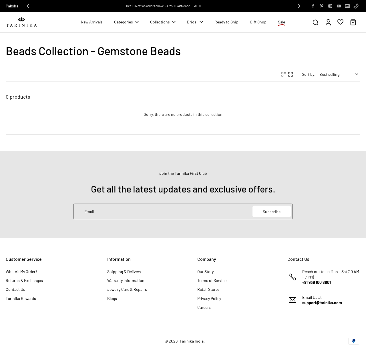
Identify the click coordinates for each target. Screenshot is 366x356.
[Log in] (328, 22)
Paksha (12, 5)
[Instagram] (330, 6)
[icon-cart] (353, 22)
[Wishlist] (340, 21)
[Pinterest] (321, 6)
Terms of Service (211, 280)
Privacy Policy (209, 298)
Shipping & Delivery (124, 271)
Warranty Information (125, 280)
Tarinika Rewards (21, 298)
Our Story (205, 271)
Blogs (112, 298)
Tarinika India (192, 341)
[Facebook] (313, 6)
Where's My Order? (21, 271)
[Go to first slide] (299, 6)
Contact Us (15, 289)
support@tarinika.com (322, 302)
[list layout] (283, 74)
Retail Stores (208, 289)
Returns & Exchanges (24, 280)
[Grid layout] (290, 74)
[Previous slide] (28, 6)
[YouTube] (339, 6)
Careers (204, 307)
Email (89, 211)
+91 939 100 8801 (316, 282)
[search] (315, 22)
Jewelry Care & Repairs (127, 289)
